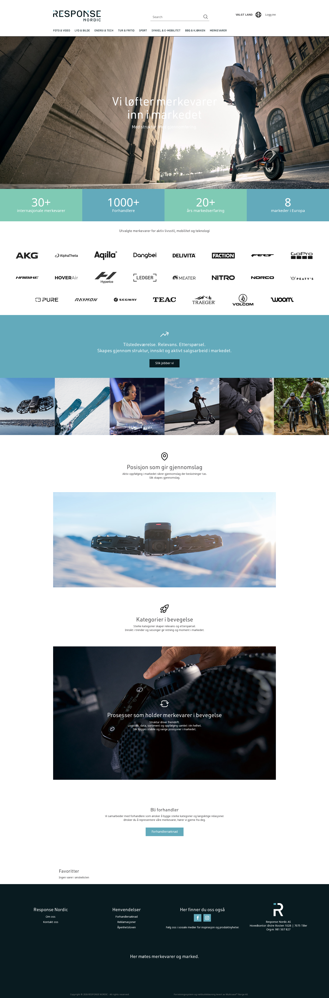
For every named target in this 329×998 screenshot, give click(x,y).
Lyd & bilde (82, 30)
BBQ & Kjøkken (195, 30)
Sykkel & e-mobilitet (166, 30)
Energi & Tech (103, 30)
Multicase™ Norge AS (237, 994)
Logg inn (270, 15)
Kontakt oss (50, 922)
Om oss (50, 917)
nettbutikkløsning (206, 994)
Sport (143, 30)
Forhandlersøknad (165, 831)
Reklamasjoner (126, 922)
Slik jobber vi (164, 363)
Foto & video (61, 30)
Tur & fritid (126, 30)
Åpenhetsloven (126, 927)
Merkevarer (218, 30)
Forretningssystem (184, 994)
